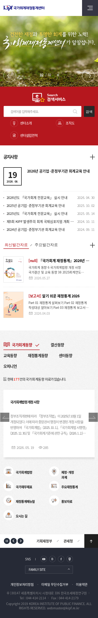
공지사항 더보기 (92, 156)
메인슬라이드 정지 (58, 75)
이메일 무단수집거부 (54, 584)
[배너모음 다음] (20, 541)
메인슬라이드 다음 (88, 76)
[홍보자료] (54, 500)
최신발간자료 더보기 (92, 245)
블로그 (44, 559)
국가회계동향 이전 (4, 417)
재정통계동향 (38, 355)
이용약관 (82, 584)
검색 (89, 111)
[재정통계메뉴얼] (8, 500)
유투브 (70, 559)
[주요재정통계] (54, 486)
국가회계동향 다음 (93, 417)
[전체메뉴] (90, 8)
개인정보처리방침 (22, 584)
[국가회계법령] (8, 471)
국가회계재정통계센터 (33, 8)
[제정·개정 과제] (54, 471)
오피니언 (10, 366)
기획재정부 (44, 540)
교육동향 (10, 355)
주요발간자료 (46, 245)
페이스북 (61, 559)
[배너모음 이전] (14, 541)
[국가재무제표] (8, 486)
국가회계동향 (22, 345)
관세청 (68, 540)
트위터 (52, 559)
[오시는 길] (8, 515)
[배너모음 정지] (7, 541)
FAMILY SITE (37, 569)
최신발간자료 (16, 245)
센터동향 (65, 355)
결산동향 (57, 345)
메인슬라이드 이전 (9, 76)
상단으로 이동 (91, 541)
